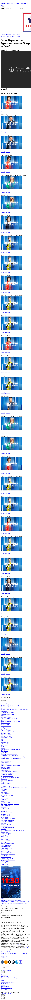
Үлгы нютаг (4, 743)
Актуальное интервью (7, 821)
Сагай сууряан (5, 762)
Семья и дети (4, 832)
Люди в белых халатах (7, 858)
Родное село (4, 836)
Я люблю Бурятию (6, 833)
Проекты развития (6, 846)
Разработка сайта (5, 966)
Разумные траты (5, 814)
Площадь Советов (6, 783)
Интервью (3, 708)
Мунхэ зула (4, 779)
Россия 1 (3, 34)
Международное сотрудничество (10, 804)
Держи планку (5, 808)
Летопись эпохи (5, 723)
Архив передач (16, 34)
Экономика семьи (6, 784)
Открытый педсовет (6, 845)
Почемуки (3, 842)
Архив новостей (5, 956)
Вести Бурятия (5, 111)
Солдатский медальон (7, 782)
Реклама (27, 901)
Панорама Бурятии (6, 717)
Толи (2, 739)
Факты (2, 801)
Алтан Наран (4, 798)
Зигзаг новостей (5, 817)
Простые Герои (5, 742)
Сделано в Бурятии (6, 734)
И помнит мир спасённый (8, 854)
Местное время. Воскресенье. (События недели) (14, 709)
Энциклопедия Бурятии (7, 773)
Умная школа (4, 864)
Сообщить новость (6, 993)
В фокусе (3, 807)
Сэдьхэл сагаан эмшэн (7, 776)
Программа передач (15, 903)
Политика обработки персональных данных (13, 951)
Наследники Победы (6, 736)
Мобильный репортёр (7, 795)
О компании (21, 901)
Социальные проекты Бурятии (9, 755)
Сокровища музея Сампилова (9, 771)
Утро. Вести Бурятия (6, 706)
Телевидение (9, 3)
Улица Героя (4, 751)
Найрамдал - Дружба (6, 737)
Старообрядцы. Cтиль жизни (9, 754)
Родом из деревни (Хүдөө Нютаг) (10, 721)
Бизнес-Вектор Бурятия (7, 843)
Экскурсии (24, 903)
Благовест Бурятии (6, 730)
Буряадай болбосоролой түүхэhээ (10, 777)
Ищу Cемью (4, 740)
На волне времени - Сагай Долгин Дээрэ (12, 830)
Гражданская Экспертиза (8, 860)
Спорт (2, 796)
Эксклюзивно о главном (7, 848)
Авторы (3, 957)
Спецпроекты (4, 711)
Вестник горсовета (6, 857)
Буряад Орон (4, 715)
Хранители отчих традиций (8, 759)
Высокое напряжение (7, 780)
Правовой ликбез (5, 767)
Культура (3, 799)
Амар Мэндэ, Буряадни (7, 712)
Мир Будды (4, 855)
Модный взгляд (5, 849)
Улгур (2, 727)
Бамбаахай (4, 811)
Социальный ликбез (6, 774)
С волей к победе (5, 815)
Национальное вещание (11, 901)
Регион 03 (3, 862)
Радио (2, 901)
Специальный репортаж (7, 714)
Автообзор (4, 752)
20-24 (2, 746)
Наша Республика (6, 761)
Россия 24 (8, 34)
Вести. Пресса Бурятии (7, 827)
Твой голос (4, 792)
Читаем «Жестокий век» (7, 810)
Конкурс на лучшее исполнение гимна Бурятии (14, 757)
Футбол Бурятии (5, 768)
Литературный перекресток (8, 835)
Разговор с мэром (5, 733)
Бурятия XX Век (5, 802)
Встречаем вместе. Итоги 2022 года (11, 758)
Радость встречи (5, 770)
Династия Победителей (7, 731)
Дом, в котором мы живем (8, 818)
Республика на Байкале (7, 820)
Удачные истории (5, 851)
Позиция (3, 823)
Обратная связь (5, 903)
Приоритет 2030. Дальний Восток (10, 749)
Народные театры (6, 824)
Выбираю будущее (6, 840)
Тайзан (3, 790)
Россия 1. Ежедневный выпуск (9, 704)
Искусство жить (5, 805)
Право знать (4, 826)
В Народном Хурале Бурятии (9, 718)
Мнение (3, 748)
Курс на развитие (5, 793)
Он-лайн (3, 829)
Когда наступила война (7, 852)
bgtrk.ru (19, 944)
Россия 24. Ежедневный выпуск (10, 705)
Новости (3, 3)
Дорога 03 (3, 720)
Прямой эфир (17, 900)
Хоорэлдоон (4, 764)
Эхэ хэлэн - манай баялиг (8, 812)
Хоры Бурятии (5, 861)
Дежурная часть (5, 786)
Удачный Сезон (5, 745)
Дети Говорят (4, 729)
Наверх (3, 898)
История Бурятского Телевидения (10, 765)
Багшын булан (5, 724)
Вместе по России (6, 726)
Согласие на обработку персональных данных (14, 953)
